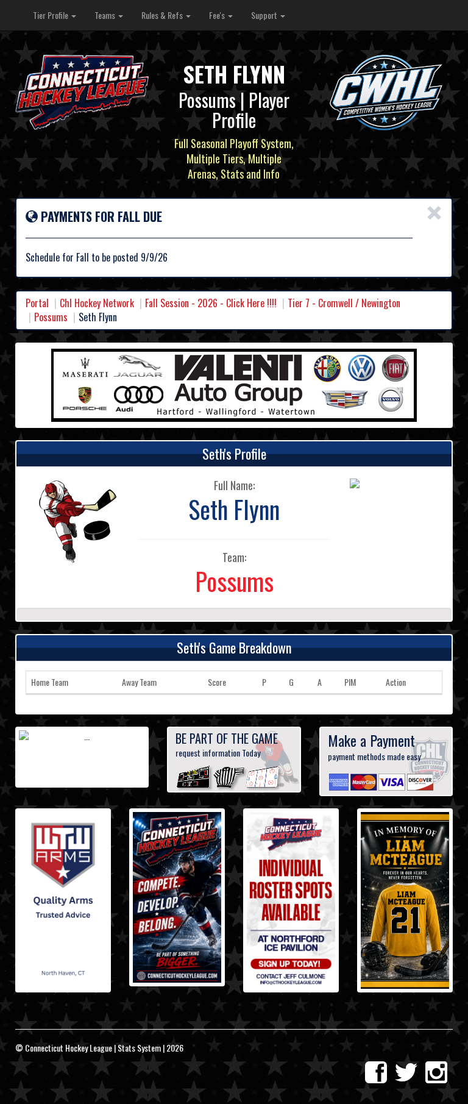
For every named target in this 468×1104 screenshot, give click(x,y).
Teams (105, 15)
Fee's (218, 15)
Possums (51, 317)
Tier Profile (51, 15)
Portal (37, 303)
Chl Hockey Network (97, 303)
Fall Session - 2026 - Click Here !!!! (211, 303)
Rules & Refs (163, 15)
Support (265, 15)
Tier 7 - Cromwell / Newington (344, 303)
